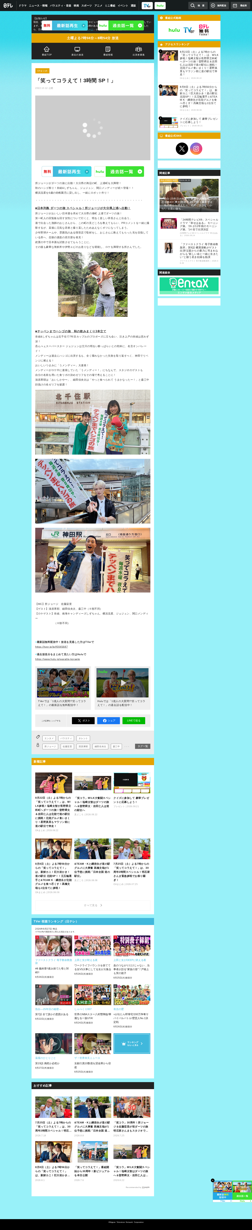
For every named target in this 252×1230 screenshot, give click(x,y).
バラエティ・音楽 (60, 5)
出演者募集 (139, 54)
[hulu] (160, 5)
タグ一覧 (143, 746)
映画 (76, 5)
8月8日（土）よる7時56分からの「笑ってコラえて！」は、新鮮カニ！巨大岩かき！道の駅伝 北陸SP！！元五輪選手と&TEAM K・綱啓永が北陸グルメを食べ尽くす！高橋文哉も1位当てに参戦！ (53, 1171)
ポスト (86, 720)
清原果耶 (83, 746)
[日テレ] (8, 5)
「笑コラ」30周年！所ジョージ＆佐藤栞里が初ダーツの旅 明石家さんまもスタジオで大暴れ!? (131, 1127)
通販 (133, 5)
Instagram (196, 149)
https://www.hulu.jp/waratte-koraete (57, 659)
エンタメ (49, 738)
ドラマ (23, 5)
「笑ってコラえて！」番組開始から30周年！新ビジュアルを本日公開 (92, 1171)
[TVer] (147, 5)
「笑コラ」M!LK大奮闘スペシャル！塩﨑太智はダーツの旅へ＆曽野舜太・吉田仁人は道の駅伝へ (131, 1171)
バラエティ (66, 738)
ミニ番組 (110, 5)
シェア (111, 720)
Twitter (182, 149)
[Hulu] (121, 25)
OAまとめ (42, 71)
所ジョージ (50, 746)
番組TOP (47, 54)
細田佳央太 (100, 746)
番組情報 (108, 54)
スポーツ (86, 5)
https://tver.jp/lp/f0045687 (51, 646)
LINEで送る (134, 720)
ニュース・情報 (38, 5)
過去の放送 (77, 54)
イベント (123, 5)
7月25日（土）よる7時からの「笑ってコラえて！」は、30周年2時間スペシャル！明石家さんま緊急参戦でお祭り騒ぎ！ (53, 1127)
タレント (83, 738)
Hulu (119, 171)
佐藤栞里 (67, 746)
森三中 (116, 746)
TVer (67, 171)
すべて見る (91, 905)
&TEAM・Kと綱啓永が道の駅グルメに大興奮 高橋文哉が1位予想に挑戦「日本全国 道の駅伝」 (92, 1127)
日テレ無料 (203, 30)
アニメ (98, 5)
